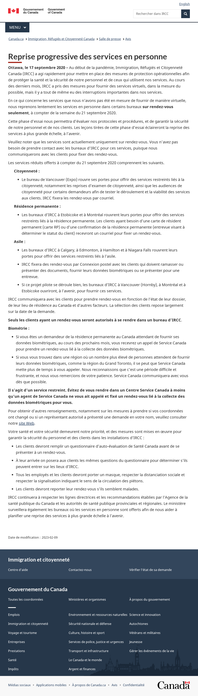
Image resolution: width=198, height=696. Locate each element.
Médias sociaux (19, 685)
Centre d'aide (18, 570)
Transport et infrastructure (88, 651)
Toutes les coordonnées (25, 599)
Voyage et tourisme (22, 633)
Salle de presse (110, 39)
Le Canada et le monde (85, 660)
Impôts (13, 669)
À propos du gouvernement (149, 599)
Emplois (14, 615)
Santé (12, 660)
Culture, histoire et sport (87, 633)
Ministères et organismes (87, 599)
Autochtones (138, 624)
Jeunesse (135, 642)
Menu (19, 27)
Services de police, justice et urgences (96, 642)
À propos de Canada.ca (89, 685)
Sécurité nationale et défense (90, 624)
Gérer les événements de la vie (151, 651)
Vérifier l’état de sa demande (150, 570)
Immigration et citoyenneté (28, 624)
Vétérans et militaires (144, 633)
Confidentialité (133, 685)
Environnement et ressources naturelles (98, 615)
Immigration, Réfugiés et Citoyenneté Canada (61, 39)
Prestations (16, 651)
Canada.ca (16, 39)
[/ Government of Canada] (36, 11)
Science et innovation (144, 615)
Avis (128, 39)
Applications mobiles (51, 685)
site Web (26, 423)
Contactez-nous (80, 570)
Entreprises (16, 642)
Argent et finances (82, 669)
